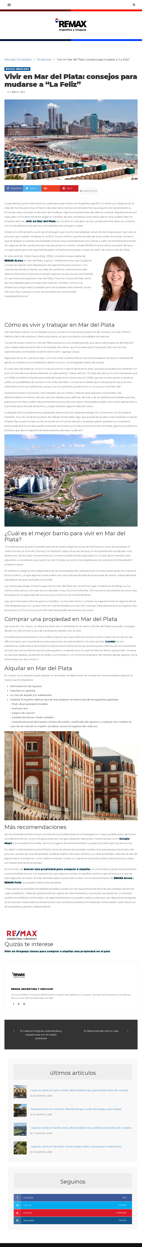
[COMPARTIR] (50, 188)
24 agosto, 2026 (42, 1096)
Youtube (74, 1213)
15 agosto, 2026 (42, 1152)
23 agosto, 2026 (42, 1114)
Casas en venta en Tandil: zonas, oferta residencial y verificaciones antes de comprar (80, 1127)
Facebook (74, 1198)
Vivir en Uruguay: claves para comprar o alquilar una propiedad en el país (57, 951)
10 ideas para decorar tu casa (101, 1030)
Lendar (110, 641)
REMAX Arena (13, 260)
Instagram (74, 1220)
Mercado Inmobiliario (17, 69)
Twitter (74, 1205)
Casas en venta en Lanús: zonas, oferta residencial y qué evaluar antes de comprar (79, 1090)
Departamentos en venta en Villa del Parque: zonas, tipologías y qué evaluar (75, 1108)
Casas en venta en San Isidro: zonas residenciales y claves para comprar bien (76, 1146)
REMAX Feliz (12, 882)
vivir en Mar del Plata (41, 221)
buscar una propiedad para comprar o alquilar (57, 869)
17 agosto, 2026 (42, 1133)
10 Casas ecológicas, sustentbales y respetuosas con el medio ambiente (41, 1034)
